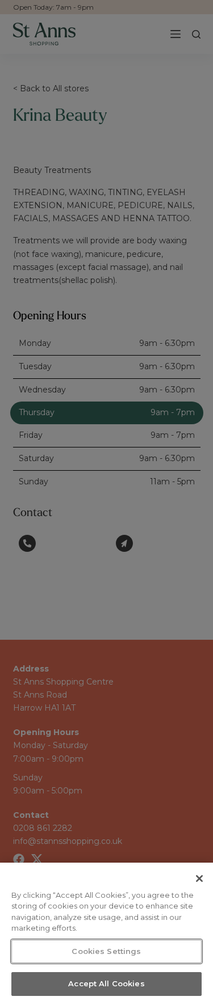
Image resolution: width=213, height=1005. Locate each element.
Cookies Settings (106, 951)
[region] (106, 934)
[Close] (199, 878)
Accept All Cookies (106, 983)
